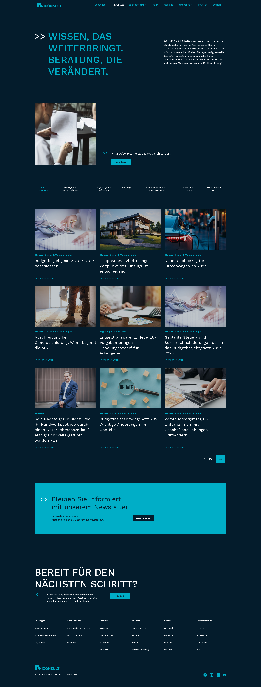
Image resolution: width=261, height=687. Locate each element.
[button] (101, 5)
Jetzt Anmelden (143, 518)
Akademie (104, 628)
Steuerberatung (42, 628)
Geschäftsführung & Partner (79, 628)
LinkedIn (168, 642)
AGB (199, 650)
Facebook (168, 628)
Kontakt (202, 5)
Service (104, 620)
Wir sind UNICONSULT (77, 635)
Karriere (217, 5)
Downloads (105, 642)
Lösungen (40, 620)
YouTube (168, 650)
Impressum (202, 635)
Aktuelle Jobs (138, 635)
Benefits (135, 642)
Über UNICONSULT (77, 620)
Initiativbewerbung (140, 650)
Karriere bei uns (139, 628)
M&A (37, 650)
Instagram (168, 635)
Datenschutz (202, 642)
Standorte (71, 642)
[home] (49, 5)
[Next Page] (220, 459)
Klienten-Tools (106, 635)
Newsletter (104, 650)
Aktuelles (118, 5)
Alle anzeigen (43, 188)
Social (167, 620)
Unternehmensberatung (45, 635)
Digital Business (42, 642)
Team (155, 5)
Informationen (204, 620)
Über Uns (168, 5)
